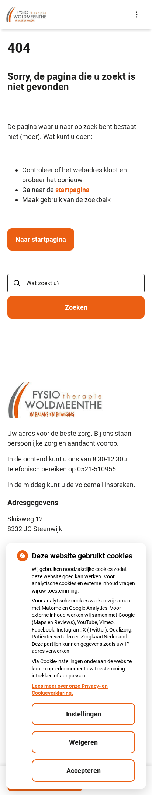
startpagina (72, 190)
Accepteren (83, 770)
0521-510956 (96, 469)
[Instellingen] (136, 15)
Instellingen (83, 714)
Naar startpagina (40, 239)
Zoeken (76, 307)
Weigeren (83, 742)
